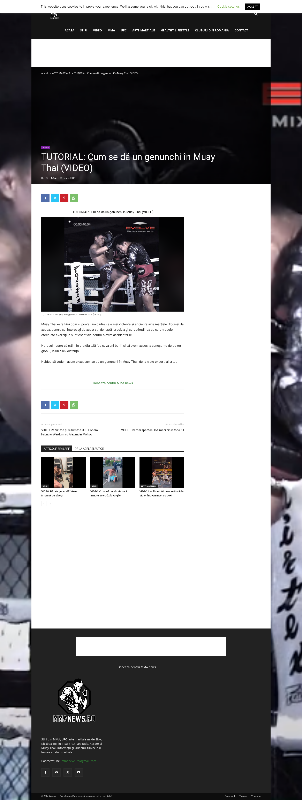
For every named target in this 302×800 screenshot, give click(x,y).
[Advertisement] (151, 53)
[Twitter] (55, 198)
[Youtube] (79, 772)
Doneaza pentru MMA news (113, 383)
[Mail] (56, 772)
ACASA (69, 30)
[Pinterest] (64, 198)
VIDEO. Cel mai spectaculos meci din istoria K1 (152, 430)
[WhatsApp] (74, 198)
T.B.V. (53, 178)
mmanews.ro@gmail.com (78, 761)
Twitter (243, 796)
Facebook (230, 796)
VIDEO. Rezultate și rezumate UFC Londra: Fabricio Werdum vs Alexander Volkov (69, 432)
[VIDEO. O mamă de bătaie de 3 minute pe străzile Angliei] (112, 472)
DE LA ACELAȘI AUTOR (89, 448)
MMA (111, 30)
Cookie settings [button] (228, 6)
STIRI (83, 30)
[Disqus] (112, 571)
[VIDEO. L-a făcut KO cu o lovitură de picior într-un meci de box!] (161, 472)
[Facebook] (45, 198)
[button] (256, 14)
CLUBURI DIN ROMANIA (212, 30)
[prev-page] (43, 503)
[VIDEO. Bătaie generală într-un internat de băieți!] (63, 472)
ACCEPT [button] (252, 6)
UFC (124, 30)
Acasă (44, 73)
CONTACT (241, 30)
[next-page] (50, 503)
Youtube (256, 796)
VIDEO (97, 30)
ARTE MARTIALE (143, 30)
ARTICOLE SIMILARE (57, 448)
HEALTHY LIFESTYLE (175, 30)
